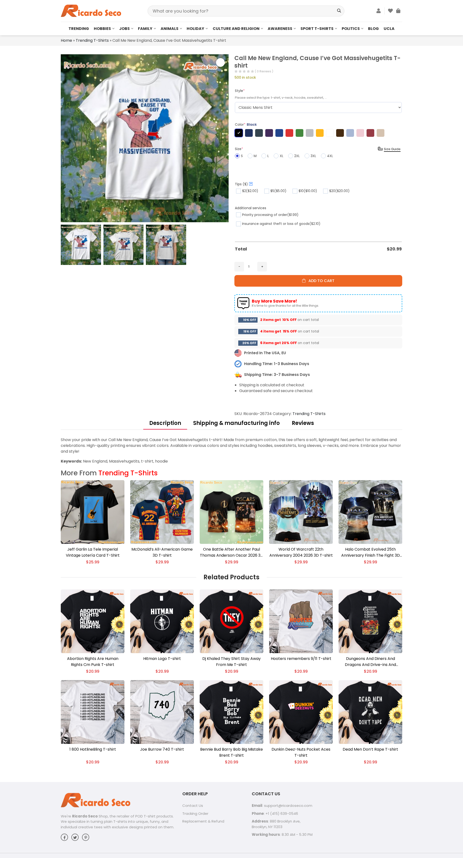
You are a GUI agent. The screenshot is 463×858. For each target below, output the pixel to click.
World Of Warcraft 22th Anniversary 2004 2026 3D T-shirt (301, 552)
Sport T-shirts (317, 28)
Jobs (124, 28)
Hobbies (102, 28)
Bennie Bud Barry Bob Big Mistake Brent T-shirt (231, 752)
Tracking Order (195, 813)
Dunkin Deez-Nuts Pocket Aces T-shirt (301, 752)
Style (240, 90)
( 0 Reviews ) (264, 71)
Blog (373, 28)
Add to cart (320, 281)
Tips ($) (243, 184)
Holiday (195, 28)
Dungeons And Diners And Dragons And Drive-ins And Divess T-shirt (370, 662)
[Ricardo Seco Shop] (91, 10)
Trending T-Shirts (92, 40)
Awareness (280, 28)
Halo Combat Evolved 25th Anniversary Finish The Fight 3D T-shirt (370, 552)
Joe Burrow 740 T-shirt (162, 749)
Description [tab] (165, 423)
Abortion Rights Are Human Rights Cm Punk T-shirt (92, 661)
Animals (169, 28)
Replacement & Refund (203, 821)
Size (239, 148)
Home (66, 40)
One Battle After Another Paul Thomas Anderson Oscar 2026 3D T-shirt (231, 552)
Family (145, 28)
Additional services (250, 208)
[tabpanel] (231, 450)
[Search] (339, 11)
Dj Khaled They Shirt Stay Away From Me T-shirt (231, 661)
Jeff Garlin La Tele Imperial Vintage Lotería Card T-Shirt (93, 552)
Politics (351, 28)
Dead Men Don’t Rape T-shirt (370, 749)
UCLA (389, 28)
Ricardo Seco (85, 816)
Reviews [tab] (303, 423)
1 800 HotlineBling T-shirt (92, 749)
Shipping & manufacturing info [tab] (236, 423)
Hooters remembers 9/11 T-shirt (301, 658)
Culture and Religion (236, 28)
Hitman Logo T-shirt (162, 658)
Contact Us (192, 805)
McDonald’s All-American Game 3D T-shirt (162, 552)
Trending (78, 28)
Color (246, 124)
